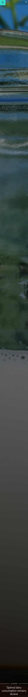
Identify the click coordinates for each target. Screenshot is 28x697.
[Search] (26, 2)
